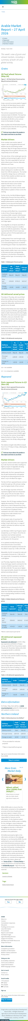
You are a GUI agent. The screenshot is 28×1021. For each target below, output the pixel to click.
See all (21, 767)
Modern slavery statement (9, 952)
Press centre (5, 975)
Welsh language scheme (8, 966)
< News (3, 11)
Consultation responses (8, 923)
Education (4, 925)
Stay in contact (14, 760)
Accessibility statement (8, 961)
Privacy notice (5, 954)
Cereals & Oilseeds (7, 876)
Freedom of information (8, 950)
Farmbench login (6, 935)
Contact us (4, 973)
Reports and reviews (7, 933)
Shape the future (6, 942)
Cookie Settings (4, 1020)
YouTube (5, 987)
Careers (3, 921)
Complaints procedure (7, 949)
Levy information (6, 929)
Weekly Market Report (8, 884)
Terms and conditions (7, 962)
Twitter (5, 983)
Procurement (5, 931)
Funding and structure (7, 927)
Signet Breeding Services (8, 937)
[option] (14, 787)
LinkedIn (5, 985)
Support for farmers (7, 938)
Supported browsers (7, 964)
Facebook (6, 981)
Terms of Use (8, 861)
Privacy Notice (18, 861)
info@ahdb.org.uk (8, 865)
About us (3, 919)
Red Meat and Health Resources (10, 940)
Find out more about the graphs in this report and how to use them (13, 133)
